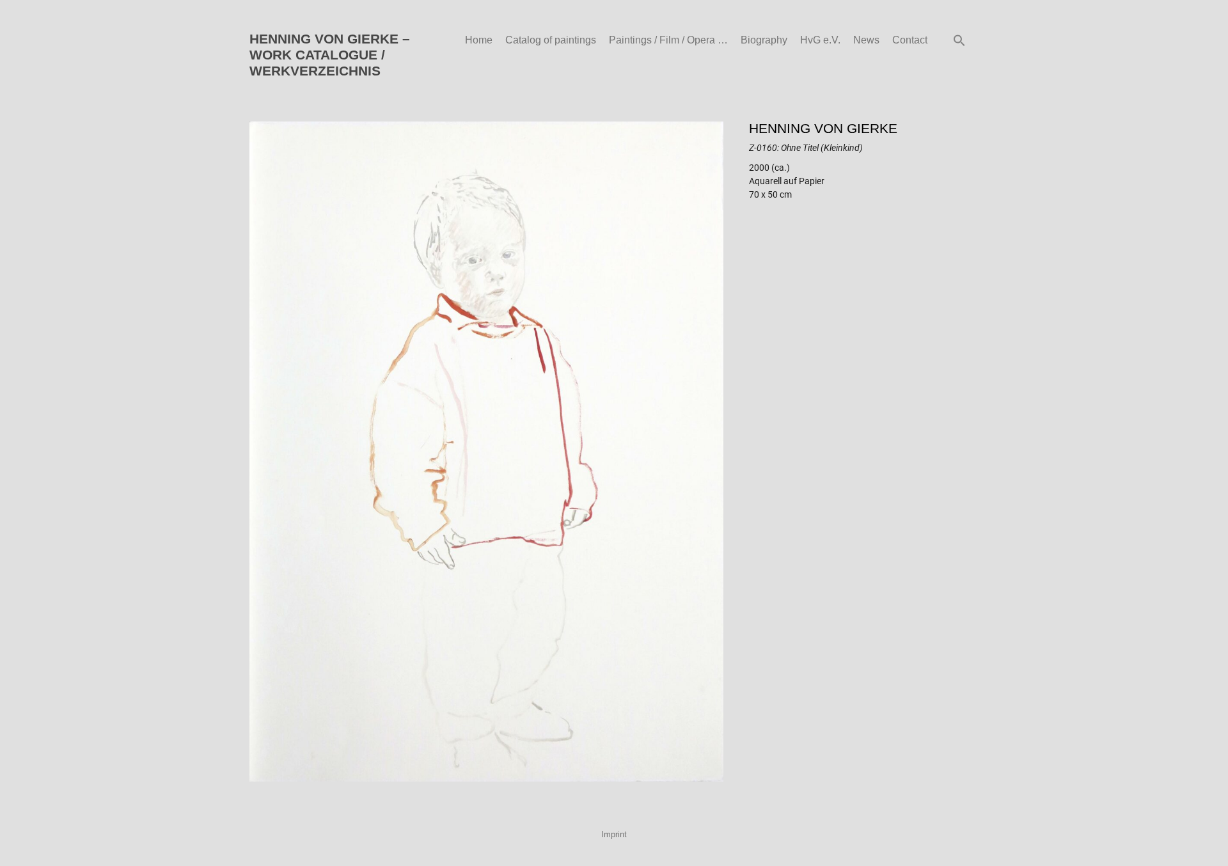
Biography (764, 40)
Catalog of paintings (550, 40)
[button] (959, 40)
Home (478, 40)
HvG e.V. (820, 40)
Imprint (614, 834)
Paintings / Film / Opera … (668, 40)
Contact (909, 40)
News (866, 40)
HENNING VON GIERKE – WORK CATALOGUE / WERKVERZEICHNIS (329, 54)
